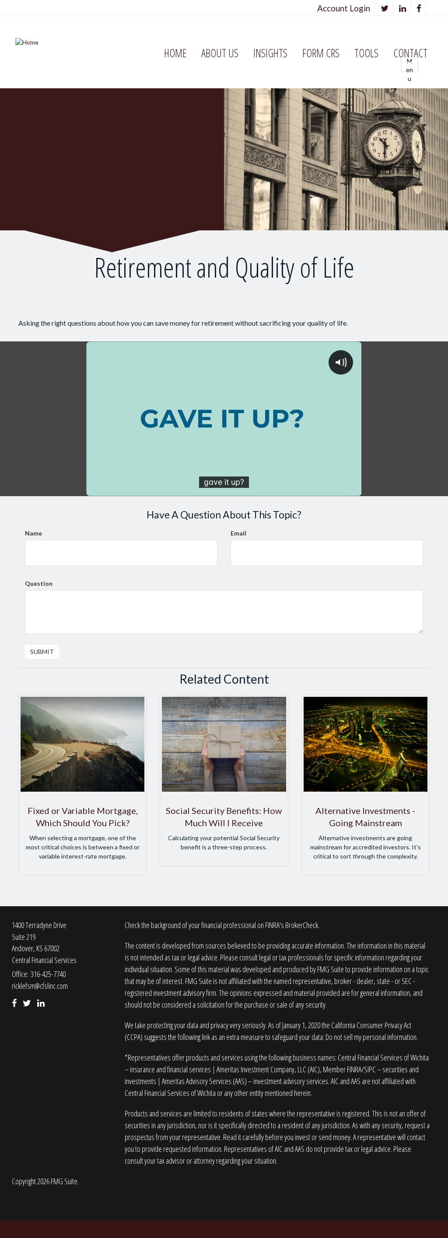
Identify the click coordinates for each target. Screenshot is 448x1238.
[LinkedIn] (403, 8)
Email (238, 533)
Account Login (343, 8)
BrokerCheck (301, 925)
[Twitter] (384, 8)
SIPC (370, 1069)
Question (38, 583)
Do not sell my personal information (371, 1037)
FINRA (354, 1069)
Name (33, 533)
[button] (220, 53)
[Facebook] (419, 8)
